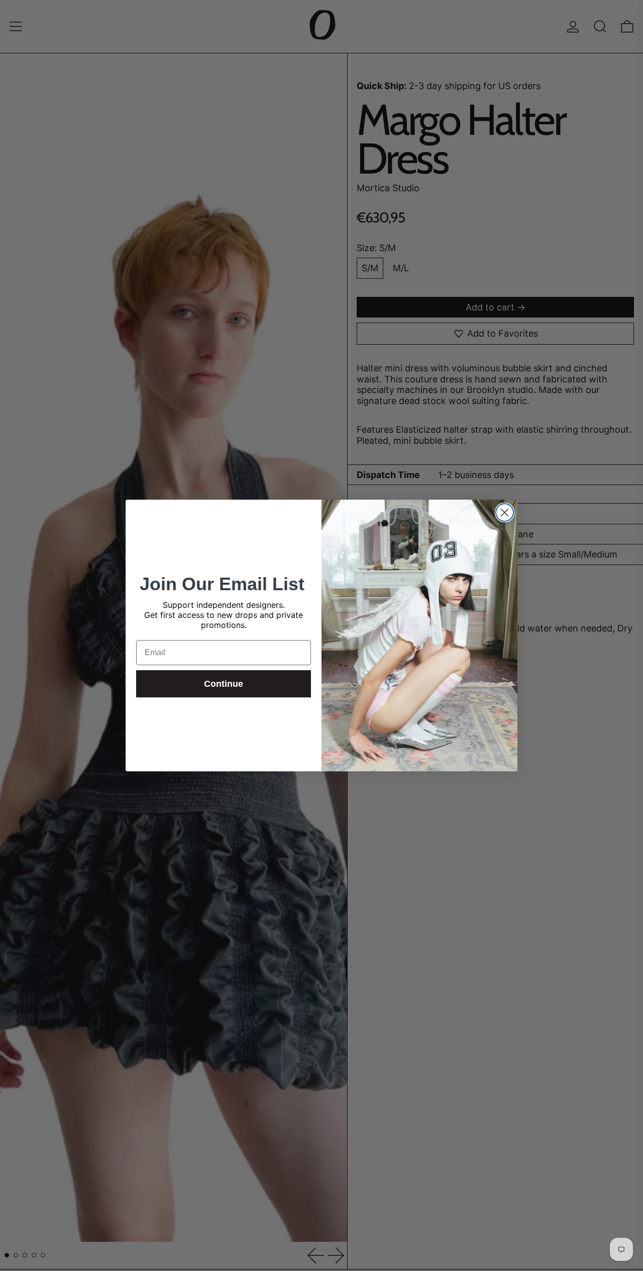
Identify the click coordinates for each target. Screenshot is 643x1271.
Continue (223, 684)
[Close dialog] (504, 512)
